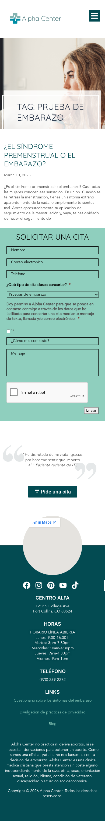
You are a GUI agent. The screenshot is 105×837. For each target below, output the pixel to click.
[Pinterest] (52, 585)
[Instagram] (39, 585)
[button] (94, 16)
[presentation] (47, 392)
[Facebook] (27, 585)
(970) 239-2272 (53, 680)
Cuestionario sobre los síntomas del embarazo (53, 700)
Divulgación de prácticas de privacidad (53, 712)
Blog (53, 724)
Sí (12, 330)
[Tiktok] (76, 585)
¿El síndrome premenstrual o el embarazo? (39, 155)
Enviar (91, 410)
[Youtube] (64, 585)
